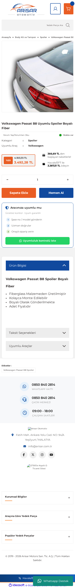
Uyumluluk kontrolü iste (39, 240)
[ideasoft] (17, 585)
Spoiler (32, 140)
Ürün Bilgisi (17, 265)
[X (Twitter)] (33, 454)
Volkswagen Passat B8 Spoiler (18, 370)
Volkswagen (35, 145)
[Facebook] (23, 454)
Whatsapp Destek (55, 581)
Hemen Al (56, 193)
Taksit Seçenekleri (22, 333)
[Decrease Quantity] (7, 179)
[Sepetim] (68, 8)
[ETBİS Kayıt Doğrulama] (37, 474)
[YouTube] (51, 454)
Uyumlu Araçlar (20, 346)
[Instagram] (42, 454)
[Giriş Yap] (55, 8)
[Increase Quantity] (67, 179)
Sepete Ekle (19, 193)
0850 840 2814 (43, 398)
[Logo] (37, 428)
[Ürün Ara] (67, 25)
